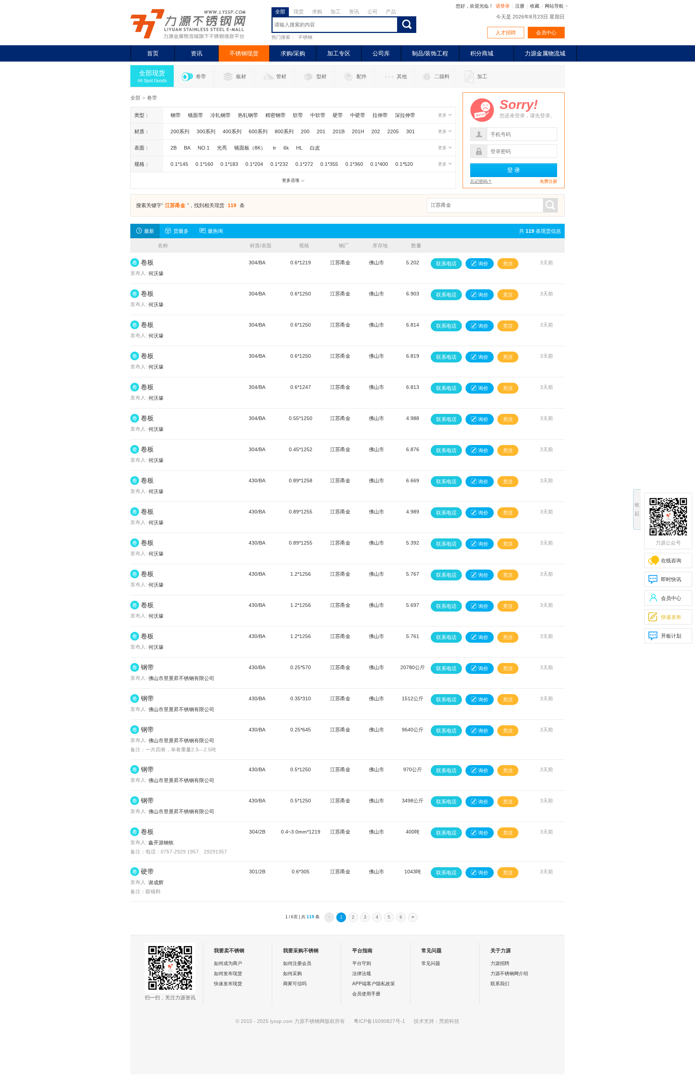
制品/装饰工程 (430, 53)
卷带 (201, 76)
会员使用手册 (366, 993)
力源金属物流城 (545, 53)
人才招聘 (506, 32)
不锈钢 (305, 37)
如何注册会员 (297, 963)
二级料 (442, 76)
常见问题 (430, 963)
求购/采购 (293, 53)
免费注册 (548, 181)
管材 (281, 76)
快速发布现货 (228, 983)
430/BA (257, 480)
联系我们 (499, 983)
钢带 (147, 667)
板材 (241, 76)
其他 (402, 76)
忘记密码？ (481, 181)
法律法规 (361, 973)
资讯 (196, 53)
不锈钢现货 (243, 53)
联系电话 (446, 263)
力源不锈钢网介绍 (509, 973)
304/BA (257, 262)
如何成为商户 (228, 963)
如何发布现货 (228, 973)
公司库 (381, 53)
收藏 (534, 6)
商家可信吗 (295, 983)
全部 (135, 98)
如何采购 (292, 973)
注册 (520, 6)
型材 (321, 76)
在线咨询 (671, 560)
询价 (483, 263)
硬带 (147, 871)
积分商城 (481, 53)
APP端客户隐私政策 (373, 983)
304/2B (257, 832)
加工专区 (338, 53)
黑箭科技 (449, 1021)
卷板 (147, 262)
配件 (362, 76)
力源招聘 (499, 963)
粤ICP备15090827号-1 (379, 1021)
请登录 (503, 6)
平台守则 (361, 963)
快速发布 (664, 616)
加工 (482, 76)
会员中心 (546, 32)
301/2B (257, 871)
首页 (153, 53)
